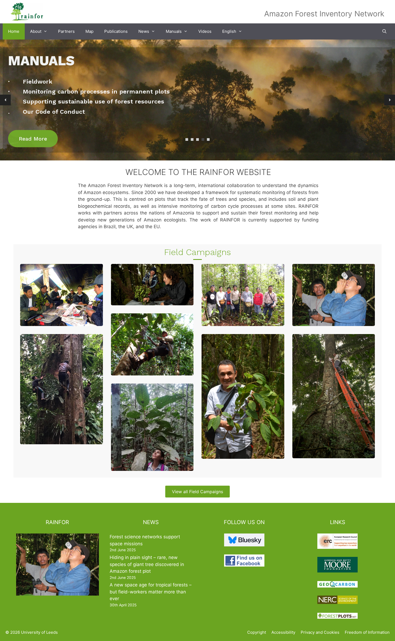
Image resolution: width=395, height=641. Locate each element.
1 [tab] (186, 139)
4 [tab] (203, 139)
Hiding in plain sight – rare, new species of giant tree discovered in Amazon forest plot (147, 564)
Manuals (174, 31)
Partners (66, 31)
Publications (116, 31)
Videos (204, 31)
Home (13, 31)
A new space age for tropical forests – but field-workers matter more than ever (151, 591)
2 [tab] (192, 139)
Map (89, 31)
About (35, 31)
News (143, 31)
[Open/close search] (384, 31)
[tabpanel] (197, 100)
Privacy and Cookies (320, 632)
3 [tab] (197, 139)
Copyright (256, 632)
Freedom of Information (367, 632)
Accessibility (283, 632)
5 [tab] (208, 139)
